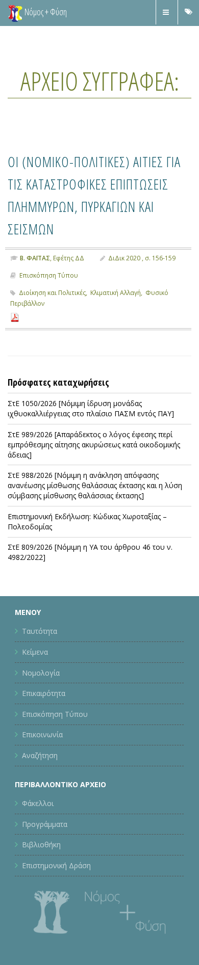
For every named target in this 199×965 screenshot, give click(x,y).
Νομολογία (41, 695)
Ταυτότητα (39, 653)
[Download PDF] (14, 339)
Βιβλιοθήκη (41, 867)
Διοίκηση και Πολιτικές (52, 315)
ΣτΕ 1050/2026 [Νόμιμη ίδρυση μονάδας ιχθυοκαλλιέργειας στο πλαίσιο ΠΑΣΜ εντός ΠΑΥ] (91, 431)
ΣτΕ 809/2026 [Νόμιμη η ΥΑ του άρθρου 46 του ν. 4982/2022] (90, 574)
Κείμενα (35, 674)
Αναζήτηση (40, 778)
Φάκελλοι (38, 825)
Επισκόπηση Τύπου (48, 297)
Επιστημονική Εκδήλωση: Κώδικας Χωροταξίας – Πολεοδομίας (87, 544)
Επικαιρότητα (43, 715)
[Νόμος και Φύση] (15, 12)
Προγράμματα (44, 846)
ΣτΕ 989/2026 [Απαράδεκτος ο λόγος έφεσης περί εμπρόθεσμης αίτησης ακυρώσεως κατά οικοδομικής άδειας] (94, 467)
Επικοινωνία (42, 757)
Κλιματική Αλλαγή (115, 315)
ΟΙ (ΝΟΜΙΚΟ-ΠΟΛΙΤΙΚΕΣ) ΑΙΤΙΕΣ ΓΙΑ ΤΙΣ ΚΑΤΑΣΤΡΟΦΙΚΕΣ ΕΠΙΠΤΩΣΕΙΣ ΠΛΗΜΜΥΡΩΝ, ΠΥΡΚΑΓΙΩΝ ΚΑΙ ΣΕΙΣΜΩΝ (95, 205)
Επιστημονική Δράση (56, 888)
